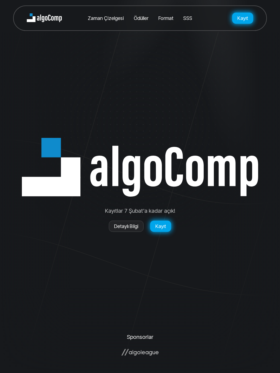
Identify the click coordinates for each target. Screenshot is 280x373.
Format (165, 18)
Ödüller (141, 18)
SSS (187, 18)
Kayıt (242, 18)
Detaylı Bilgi (126, 226)
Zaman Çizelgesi (106, 18)
